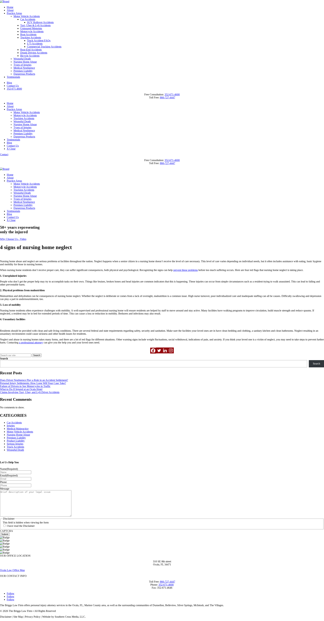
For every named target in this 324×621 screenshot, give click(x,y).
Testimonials (13, 76)
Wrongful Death (22, 58)
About (10, 10)
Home (10, 7)
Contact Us (13, 85)
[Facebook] (153, 350)
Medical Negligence (24, 67)
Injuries (11, 425)
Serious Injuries (15, 443)
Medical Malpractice (18, 428)
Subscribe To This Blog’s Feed (16, 455)
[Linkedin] (165, 350)
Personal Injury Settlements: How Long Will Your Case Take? (33, 383)
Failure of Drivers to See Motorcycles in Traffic (25, 386)
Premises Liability (23, 70)
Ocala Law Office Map (12, 570)
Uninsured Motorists (31, 28)
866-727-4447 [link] (167, 97)
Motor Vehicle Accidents (27, 16)
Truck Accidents (15, 446)
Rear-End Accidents (31, 49)
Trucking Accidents (30, 37)
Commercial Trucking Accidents (44, 46)
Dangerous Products (24, 73)
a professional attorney (31, 342)
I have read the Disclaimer (21, 525)
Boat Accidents (28, 34)
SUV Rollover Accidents (40, 22)
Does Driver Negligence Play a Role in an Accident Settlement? (34, 380)
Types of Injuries (22, 64)
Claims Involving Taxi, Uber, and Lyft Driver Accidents (29, 392)
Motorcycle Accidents (32, 31)
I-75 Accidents (35, 43)
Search (4, 358)
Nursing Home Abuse (25, 61)
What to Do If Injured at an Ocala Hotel (21, 389)
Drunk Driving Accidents (33, 52)
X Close (11, 148)
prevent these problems (185, 270)
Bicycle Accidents (29, 55)
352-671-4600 (14, 88)
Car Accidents (27, 19)
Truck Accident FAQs (38, 40)
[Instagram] (171, 350)
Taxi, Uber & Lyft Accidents (35, 25)
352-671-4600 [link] (172, 94)
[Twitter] (159, 350)
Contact (4, 154)
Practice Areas (14, 13)
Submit (4, 534)
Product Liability (16, 440)
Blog (9, 82)
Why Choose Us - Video (13, 239)
